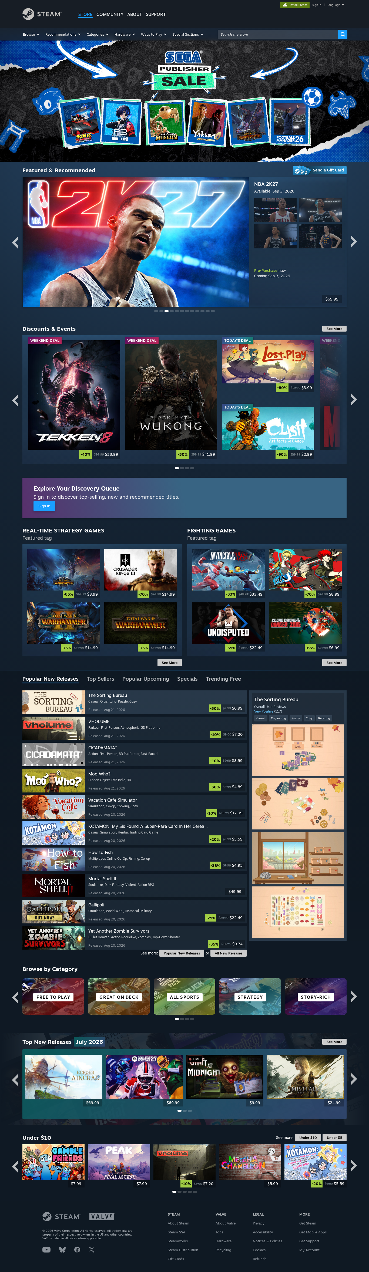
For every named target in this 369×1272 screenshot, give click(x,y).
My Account (309, 1250)
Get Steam (307, 1223)
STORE (85, 14)
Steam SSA (176, 1232)
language (334, 5)
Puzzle (296, 718)
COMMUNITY (109, 14)
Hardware (224, 1241)
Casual (260, 718)
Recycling (223, 1250)
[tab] (50, 679)
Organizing (278, 718)
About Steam (178, 1223)
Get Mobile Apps (313, 1232)
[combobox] (278, 34)
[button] (31, 34)
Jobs (219, 1232)
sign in (316, 5)
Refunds (259, 1259)
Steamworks (178, 1241)
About (134, 14)
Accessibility (263, 1232)
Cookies (259, 1250)
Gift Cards (176, 1259)
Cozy (309, 718)
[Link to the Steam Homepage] (42, 18)
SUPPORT (156, 14)
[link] (74, 399)
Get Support (309, 1241)
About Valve (226, 1223)
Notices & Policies (267, 1241)
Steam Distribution (183, 1250)
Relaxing (324, 718)
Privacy (258, 1223)
